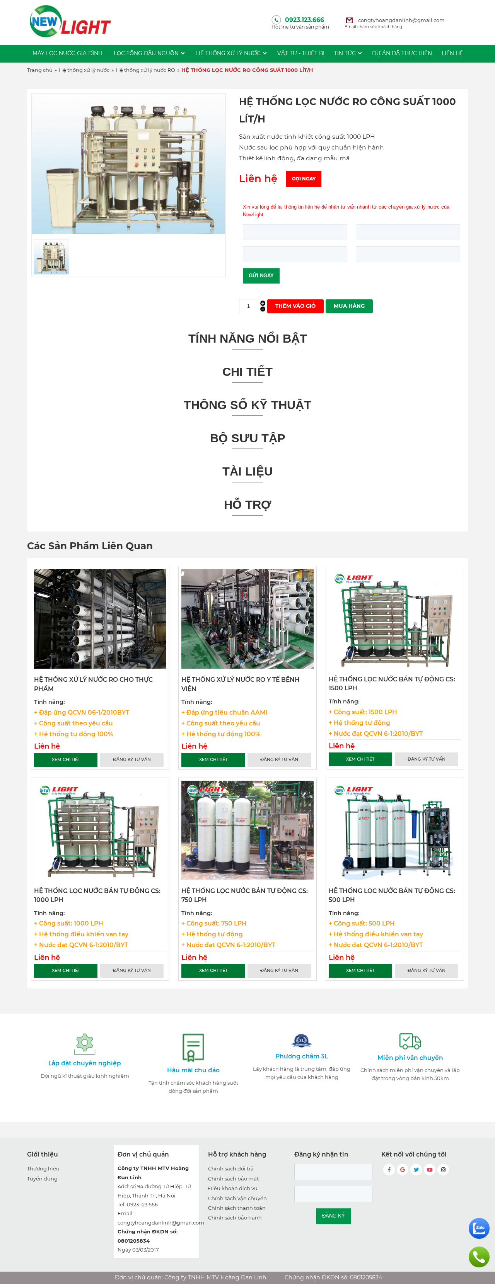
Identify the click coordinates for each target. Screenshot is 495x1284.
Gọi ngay (304, 179)
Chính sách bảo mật (233, 1178)
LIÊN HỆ (452, 53)
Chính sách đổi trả (231, 1168)
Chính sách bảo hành (235, 1217)
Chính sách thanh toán (237, 1208)
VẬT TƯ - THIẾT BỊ (300, 53)
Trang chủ (40, 70)
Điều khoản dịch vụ (233, 1188)
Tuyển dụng (42, 1178)
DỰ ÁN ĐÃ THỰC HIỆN (402, 53)
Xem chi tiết (66, 759)
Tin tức (345, 53)
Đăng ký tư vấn (132, 759)
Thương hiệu (43, 1168)
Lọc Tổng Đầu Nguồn (146, 53)
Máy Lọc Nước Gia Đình (67, 53)
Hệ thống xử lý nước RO (145, 70)
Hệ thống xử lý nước (228, 53)
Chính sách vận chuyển (237, 1198)
